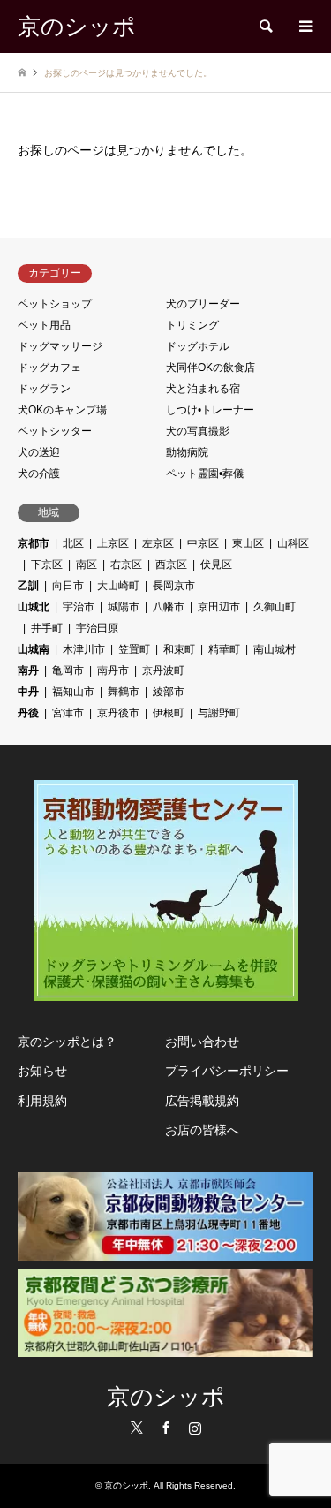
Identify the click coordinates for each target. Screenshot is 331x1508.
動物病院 (187, 452)
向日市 (68, 586)
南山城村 (274, 649)
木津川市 (84, 649)
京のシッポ (166, 1397)
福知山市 (73, 692)
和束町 (179, 649)
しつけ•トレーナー (210, 410)
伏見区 (216, 564)
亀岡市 (68, 670)
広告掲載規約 (202, 1101)
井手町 (47, 628)
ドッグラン (44, 389)
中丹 (28, 692)
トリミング (192, 325)
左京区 (158, 543)
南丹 (28, 670)
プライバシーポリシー (227, 1071)
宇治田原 (97, 628)
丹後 (28, 713)
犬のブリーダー (203, 304)
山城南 (33, 649)
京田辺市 (219, 607)
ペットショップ (55, 304)
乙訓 (28, 586)
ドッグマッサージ (60, 346)
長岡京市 (174, 586)
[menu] (304, 26)
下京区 (47, 564)
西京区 (171, 564)
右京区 (126, 564)
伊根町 (168, 713)
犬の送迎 (39, 452)
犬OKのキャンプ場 (62, 410)
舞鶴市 (123, 692)
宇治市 (78, 607)
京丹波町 (163, 670)
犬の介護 (39, 473)
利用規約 (42, 1101)
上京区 (113, 543)
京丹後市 (118, 713)
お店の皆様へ (202, 1130)
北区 (73, 543)
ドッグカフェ (49, 367)
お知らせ (42, 1071)
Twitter (137, 1427)
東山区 (248, 543)
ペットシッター (55, 431)
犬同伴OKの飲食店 (210, 367)
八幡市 (168, 607)
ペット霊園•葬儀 (205, 473)
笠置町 (134, 649)
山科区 (293, 543)
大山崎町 (118, 586)
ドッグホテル (197, 346)
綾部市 (168, 692)
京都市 (33, 543)
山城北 (33, 607)
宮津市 (68, 713)
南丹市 (113, 670)
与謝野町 (219, 713)
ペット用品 (44, 325)
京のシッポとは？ (67, 1041)
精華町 (224, 649)
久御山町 (274, 607)
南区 (86, 564)
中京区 (203, 543)
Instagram (195, 1427)
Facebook (166, 1427)
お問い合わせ (202, 1041)
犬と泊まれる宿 (203, 389)
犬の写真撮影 (197, 431)
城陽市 (123, 607)
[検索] (264, 26)
